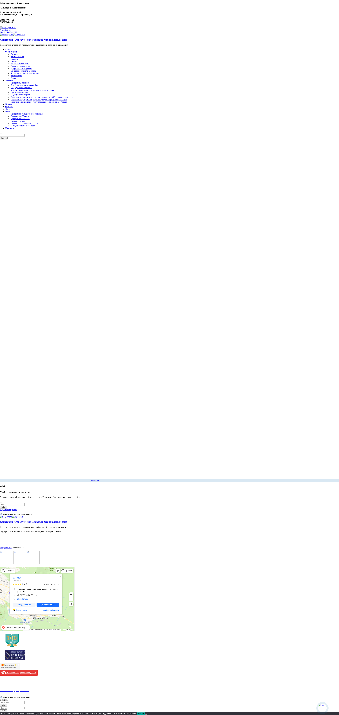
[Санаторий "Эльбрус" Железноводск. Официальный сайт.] (6, 35)
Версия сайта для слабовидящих (21, 673)
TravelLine (94, 480)
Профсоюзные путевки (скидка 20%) (16, 688)
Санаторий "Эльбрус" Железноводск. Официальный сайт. (33, 39)
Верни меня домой (8, 509)
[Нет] (146, 714)
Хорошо (141, 714)
